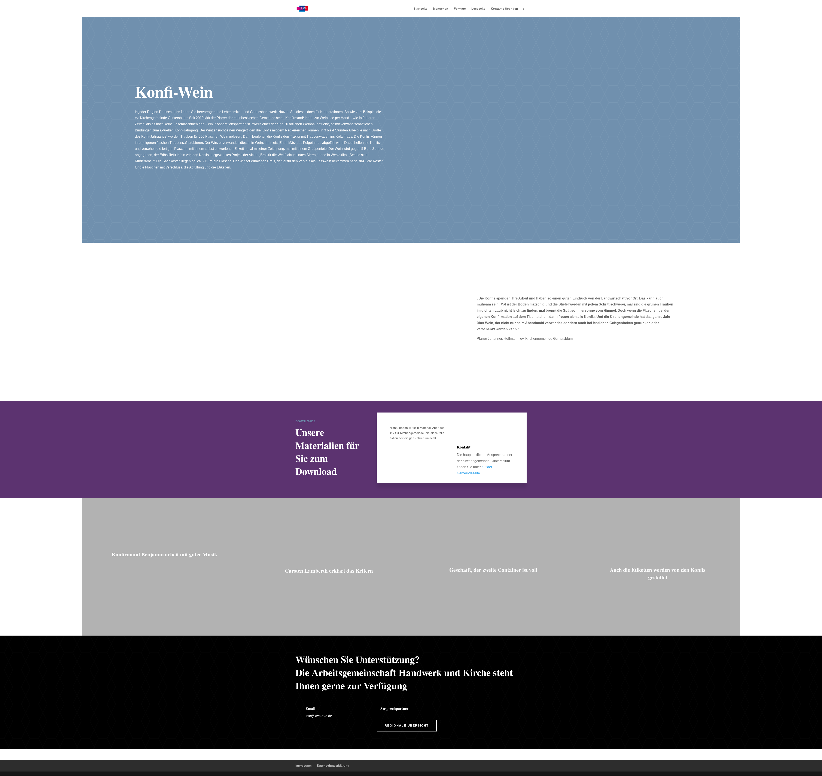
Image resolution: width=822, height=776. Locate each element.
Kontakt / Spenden (504, 8)
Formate (460, 8)
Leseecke (478, 8)
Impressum (303, 765)
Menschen (440, 8)
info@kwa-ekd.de (318, 716)
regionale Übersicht (407, 725)
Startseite (420, 8)
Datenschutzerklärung (333, 765)
